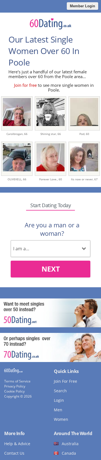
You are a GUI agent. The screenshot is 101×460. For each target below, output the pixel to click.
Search (60, 390)
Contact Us (14, 453)
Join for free (25, 85)
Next (51, 269)
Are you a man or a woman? (52, 229)
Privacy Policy (14, 386)
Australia (70, 443)
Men (58, 409)
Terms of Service (17, 381)
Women (61, 419)
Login (59, 400)
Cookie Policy (14, 391)
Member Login (82, 6)
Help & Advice (17, 443)
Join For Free (65, 381)
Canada (69, 453)
